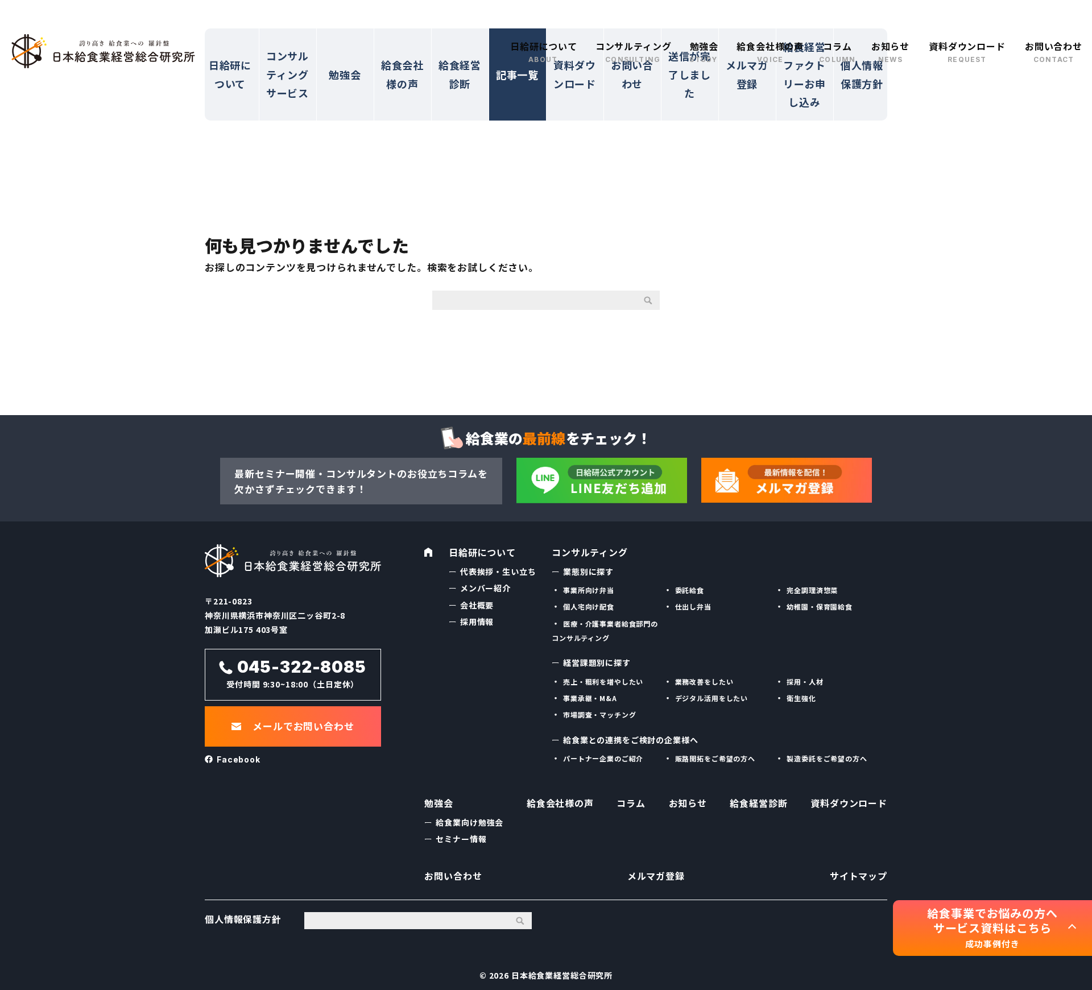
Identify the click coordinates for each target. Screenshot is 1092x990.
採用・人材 (805, 681)
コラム (837, 46)
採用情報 (477, 621)
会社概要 (477, 605)
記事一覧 (517, 74)
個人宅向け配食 (588, 606)
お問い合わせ (1053, 46)
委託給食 (689, 590)
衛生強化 (801, 698)
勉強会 (704, 46)
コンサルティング (633, 46)
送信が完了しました (689, 74)
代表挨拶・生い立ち (498, 571)
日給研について (543, 46)
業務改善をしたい (704, 681)
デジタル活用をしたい (711, 698)
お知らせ (890, 46)
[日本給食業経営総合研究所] (103, 51)
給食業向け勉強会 (469, 822)
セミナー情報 (461, 838)
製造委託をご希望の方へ (827, 758)
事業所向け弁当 (588, 590)
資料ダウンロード (967, 46)
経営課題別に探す (597, 662)
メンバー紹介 (485, 588)
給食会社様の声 (770, 46)
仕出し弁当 (693, 606)
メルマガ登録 (747, 73)
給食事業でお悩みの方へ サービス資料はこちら (992, 928)
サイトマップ (858, 876)
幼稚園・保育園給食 (820, 606)
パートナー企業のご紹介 (603, 758)
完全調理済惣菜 (812, 590)
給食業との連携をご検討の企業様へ (630, 739)
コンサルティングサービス (287, 74)
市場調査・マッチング (599, 714)
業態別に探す (588, 571)
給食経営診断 (460, 73)
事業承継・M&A (590, 698)
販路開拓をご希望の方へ (715, 758)
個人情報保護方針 (862, 73)
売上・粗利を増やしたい (603, 681)
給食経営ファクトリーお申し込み (804, 74)
